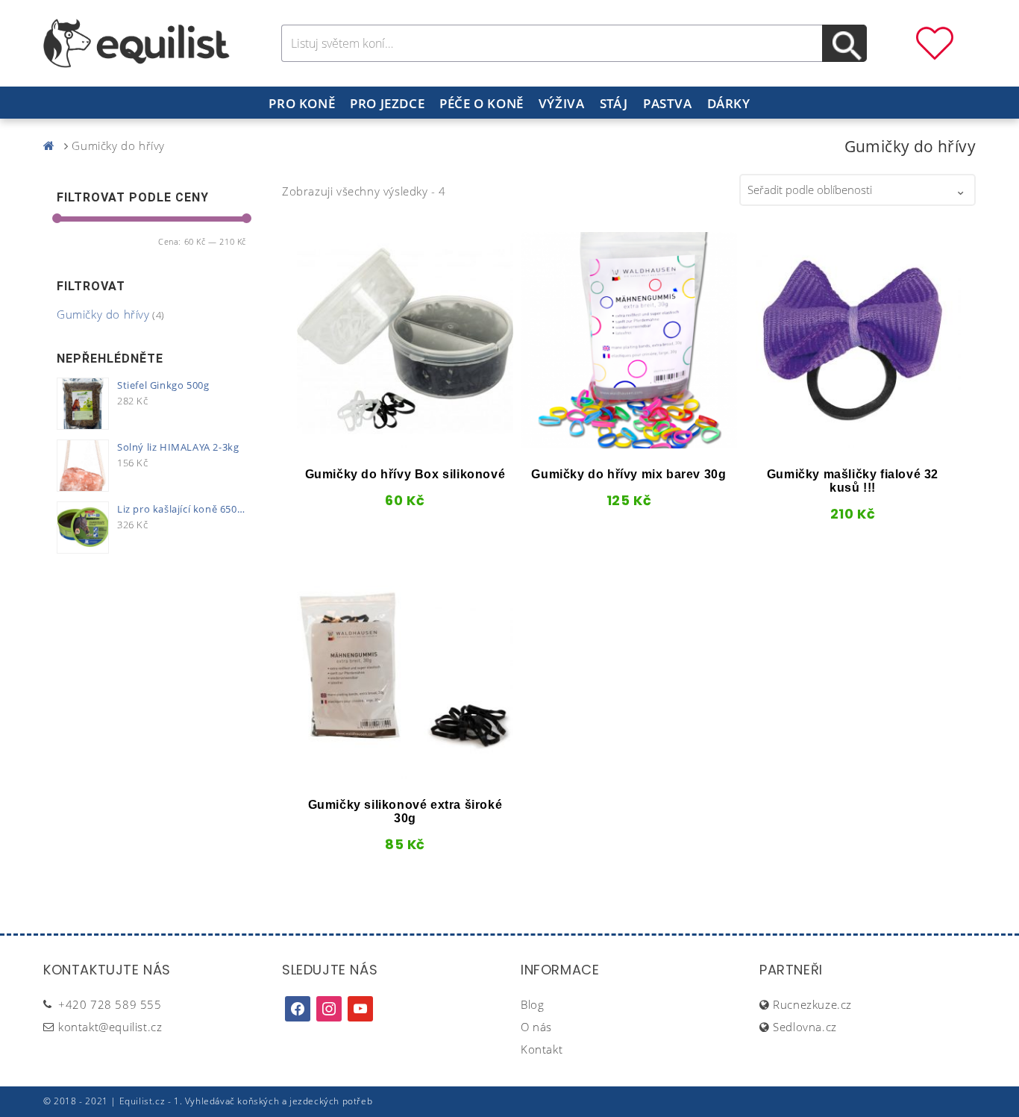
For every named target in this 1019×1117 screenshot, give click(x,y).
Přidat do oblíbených (321, 443)
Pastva (667, 103)
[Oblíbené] (934, 41)
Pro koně (302, 103)
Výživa (562, 103)
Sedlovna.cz (805, 1026)
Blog (532, 1004)
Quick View (352, 443)
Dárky (728, 103)
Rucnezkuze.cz (812, 1004)
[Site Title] (136, 41)
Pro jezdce (387, 103)
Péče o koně (481, 103)
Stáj (614, 103)
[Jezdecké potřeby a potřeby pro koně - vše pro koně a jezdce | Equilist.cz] (52, 145)
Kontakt (541, 1049)
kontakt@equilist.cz (110, 1026)
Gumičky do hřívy (103, 314)
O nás (536, 1026)
